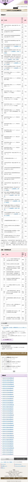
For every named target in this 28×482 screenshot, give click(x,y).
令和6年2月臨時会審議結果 (7, 427)
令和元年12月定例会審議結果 (8, 386)
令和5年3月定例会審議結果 (7, 417)
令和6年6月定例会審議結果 (7, 431)
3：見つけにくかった (7, 364)
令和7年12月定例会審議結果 (8, 447)
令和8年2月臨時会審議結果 (7, 449)
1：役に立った (6, 358)
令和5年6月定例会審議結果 (7, 421)
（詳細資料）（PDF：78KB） (13, 59)
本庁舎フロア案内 (7, 478)
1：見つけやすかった (7, 363)
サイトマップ (3, 464)
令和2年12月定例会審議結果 (8, 396)
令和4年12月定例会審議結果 (8, 415)
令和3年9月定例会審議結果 (7, 402)
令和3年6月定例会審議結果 (7, 400)
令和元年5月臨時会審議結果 (8, 380)
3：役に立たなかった (7, 360)
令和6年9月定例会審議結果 (7, 433)
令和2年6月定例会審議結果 (7, 392)
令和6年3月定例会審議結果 (7, 429)
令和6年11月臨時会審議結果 (8, 435)
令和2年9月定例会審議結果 (7, 394)
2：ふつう (13, 358)
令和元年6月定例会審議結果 (8, 382)
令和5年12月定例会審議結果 (8, 425)
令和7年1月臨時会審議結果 (7, 439)
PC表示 (7, 458)
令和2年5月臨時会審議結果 (7, 390)
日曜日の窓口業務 (21, 478)
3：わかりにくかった (7, 369)
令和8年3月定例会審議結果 (7, 452)
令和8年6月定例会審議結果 (7, 454)
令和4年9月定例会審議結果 (7, 412)
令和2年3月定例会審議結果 (7, 388)
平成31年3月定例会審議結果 (8, 378)
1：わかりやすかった (7, 367)
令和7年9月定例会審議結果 (7, 445)
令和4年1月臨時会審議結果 (7, 406)
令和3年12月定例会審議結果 (8, 404)
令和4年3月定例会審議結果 (7, 408)
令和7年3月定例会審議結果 (7, 441)
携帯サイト (3, 467)
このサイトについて (18, 464)
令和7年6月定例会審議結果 (7, 443)
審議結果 (4, 375)
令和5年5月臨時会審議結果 (7, 419)
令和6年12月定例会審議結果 (8, 437)
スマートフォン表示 (21, 458)
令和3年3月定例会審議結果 (7, 398)
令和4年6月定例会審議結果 (7, 410)
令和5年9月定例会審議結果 (7, 423)
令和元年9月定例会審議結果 (8, 384)
